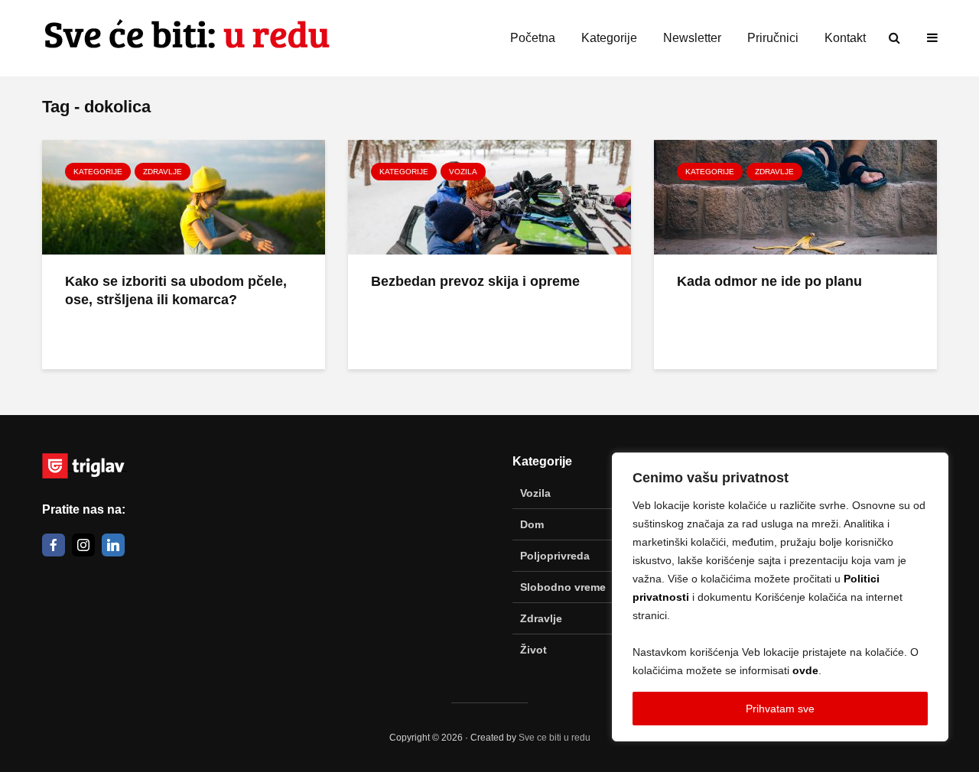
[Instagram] (83, 545)
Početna (532, 37)
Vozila (463, 171)
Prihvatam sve (780, 708)
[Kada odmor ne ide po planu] (795, 196)
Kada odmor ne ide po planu (769, 281)
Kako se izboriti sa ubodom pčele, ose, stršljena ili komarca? (176, 291)
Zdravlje (162, 171)
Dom (532, 524)
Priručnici (772, 37)
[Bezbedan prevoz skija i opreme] (489, 196)
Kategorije (609, 37)
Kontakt (845, 37)
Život (533, 650)
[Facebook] (53, 545)
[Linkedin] (113, 545)
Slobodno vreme (563, 587)
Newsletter (692, 37)
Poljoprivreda (555, 556)
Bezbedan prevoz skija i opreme (475, 281)
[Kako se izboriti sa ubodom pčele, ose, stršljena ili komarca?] (183, 196)
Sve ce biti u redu (554, 737)
